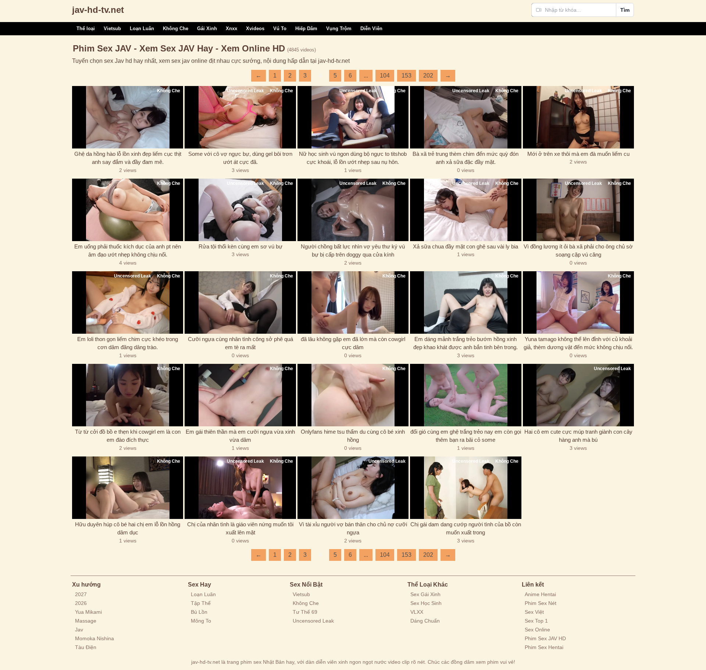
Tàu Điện (85, 647)
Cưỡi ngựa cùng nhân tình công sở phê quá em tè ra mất (240, 343)
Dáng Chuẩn (425, 621)
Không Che (175, 28)
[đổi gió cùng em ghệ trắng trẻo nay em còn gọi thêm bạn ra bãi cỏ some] (465, 395)
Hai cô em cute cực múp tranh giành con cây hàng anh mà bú (578, 436)
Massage (85, 621)
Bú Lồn (199, 612)
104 (385, 75)
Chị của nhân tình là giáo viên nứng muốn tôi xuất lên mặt (240, 528)
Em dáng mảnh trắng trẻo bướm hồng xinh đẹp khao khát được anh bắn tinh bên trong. (465, 343)
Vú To (279, 28)
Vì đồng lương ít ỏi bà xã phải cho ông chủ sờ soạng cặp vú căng (578, 250)
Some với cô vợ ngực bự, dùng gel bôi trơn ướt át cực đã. (240, 158)
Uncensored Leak (313, 621)
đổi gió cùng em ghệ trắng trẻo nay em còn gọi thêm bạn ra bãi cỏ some (465, 436)
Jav (79, 630)
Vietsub (112, 28)
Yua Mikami (88, 612)
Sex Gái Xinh (425, 594)
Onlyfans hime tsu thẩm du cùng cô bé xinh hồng (353, 436)
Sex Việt (534, 612)
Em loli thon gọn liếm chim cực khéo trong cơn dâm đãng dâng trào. (127, 343)
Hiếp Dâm (306, 28)
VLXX (416, 612)
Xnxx (231, 28)
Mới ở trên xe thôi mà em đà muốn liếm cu (578, 154)
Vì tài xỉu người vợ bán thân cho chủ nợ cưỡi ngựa (353, 528)
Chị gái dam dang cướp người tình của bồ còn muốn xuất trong (465, 528)
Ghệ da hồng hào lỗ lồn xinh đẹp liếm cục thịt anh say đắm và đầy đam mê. (127, 158)
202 (428, 75)
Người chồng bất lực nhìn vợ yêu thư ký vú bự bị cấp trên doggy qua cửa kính (353, 250)
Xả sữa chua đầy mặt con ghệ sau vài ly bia (465, 246)
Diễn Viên (371, 28)
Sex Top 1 (536, 621)
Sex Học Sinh (426, 603)
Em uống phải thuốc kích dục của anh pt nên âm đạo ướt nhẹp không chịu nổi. (127, 250)
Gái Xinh (207, 28)
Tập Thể (201, 603)
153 (406, 75)
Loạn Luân (142, 28)
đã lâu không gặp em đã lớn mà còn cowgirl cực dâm (353, 343)
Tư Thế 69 (305, 612)
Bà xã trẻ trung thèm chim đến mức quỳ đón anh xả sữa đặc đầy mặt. (465, 158)
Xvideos (255, 28)
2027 (81, 594)
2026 (81, 603)
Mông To (201, 621)
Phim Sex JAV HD (545, 638)
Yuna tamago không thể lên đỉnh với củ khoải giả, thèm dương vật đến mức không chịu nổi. (578, 343)
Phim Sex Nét (540, 603)
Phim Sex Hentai (544, 647)
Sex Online (537, 630)
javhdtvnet (98, 10)
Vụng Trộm (339, 28)
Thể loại (85, 28)
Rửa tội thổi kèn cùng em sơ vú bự (240, 246)
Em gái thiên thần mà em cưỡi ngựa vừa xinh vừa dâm (240, 436)
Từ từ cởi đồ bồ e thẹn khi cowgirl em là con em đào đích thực (128, 436)
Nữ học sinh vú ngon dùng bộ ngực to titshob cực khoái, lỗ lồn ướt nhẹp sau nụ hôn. (353, 158)
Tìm (625, 10)
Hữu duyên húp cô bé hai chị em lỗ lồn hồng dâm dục (127, 528)
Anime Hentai (540, 594)
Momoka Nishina (94, 638)
